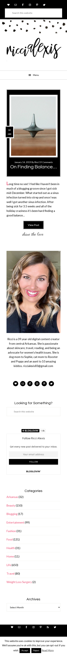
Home (10, 556)
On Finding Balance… (33, 166)
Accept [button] (24, 650)
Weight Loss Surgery (19, 582)
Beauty (11, 505)
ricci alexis (33, 51)
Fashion (11, 531)
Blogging (12, 514)
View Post (33, 224)
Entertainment (15, 522)
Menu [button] (36, 75)
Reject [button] (36, 650)
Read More (48, 650)
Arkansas (12, 497)
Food (10, 539)
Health (11, 548)
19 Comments (46, 162)
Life (9, 565)
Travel (10, 573)
